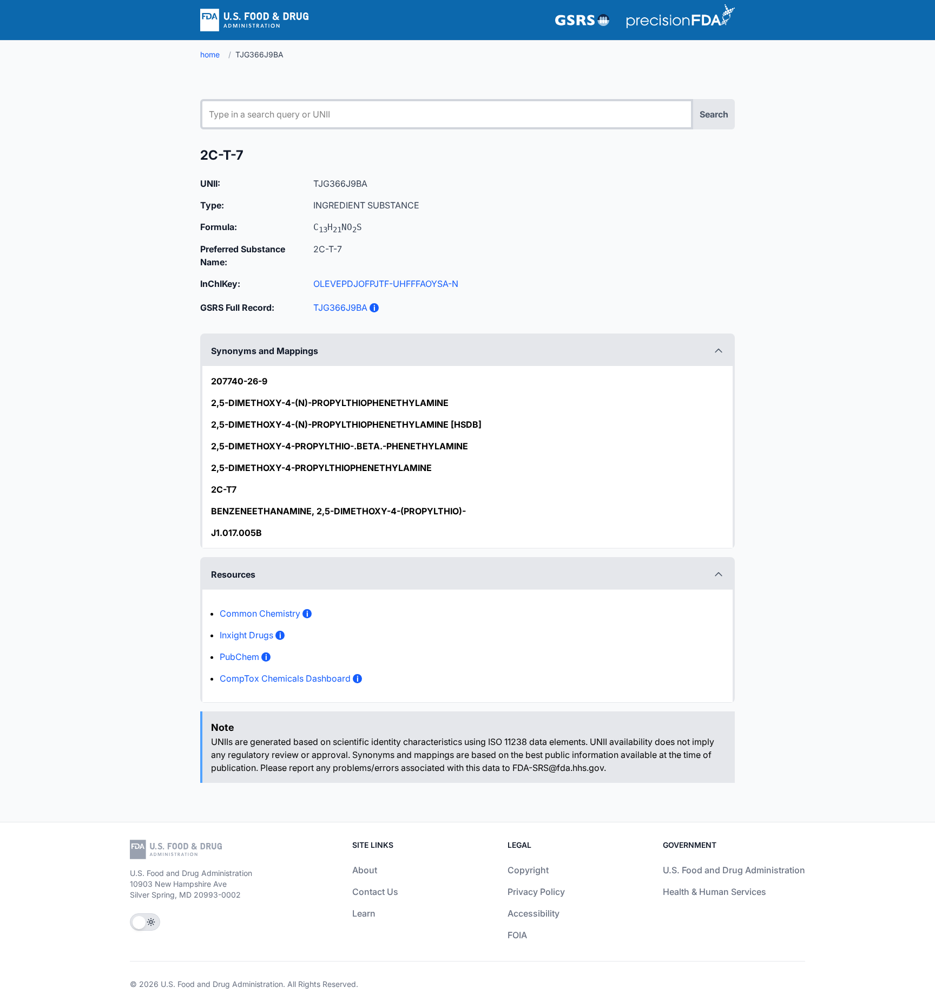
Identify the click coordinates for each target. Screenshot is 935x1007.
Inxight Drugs (246, 635)
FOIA (517, 935)
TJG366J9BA (340, 307)
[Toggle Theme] (145, 922)
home (210, 54)
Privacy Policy (536, 891)
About (364, 870)
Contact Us (375, 891)
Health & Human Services (714, 891)
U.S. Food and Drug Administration (734, 870)
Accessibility (533, 913)
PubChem (239, 656)
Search (714, 114)
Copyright (528, 870)
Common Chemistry (260, 613)
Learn (364, 913)
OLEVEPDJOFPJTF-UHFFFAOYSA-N (385, 283)
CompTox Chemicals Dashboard (285, 678)
